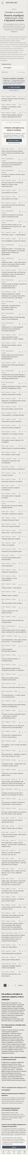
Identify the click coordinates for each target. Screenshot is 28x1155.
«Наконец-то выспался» (9, 572)
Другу (7, 466)
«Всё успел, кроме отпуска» (10, 526)
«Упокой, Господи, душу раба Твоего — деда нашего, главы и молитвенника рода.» (13, 716)
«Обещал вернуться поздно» (10, 539)
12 (15, 985)
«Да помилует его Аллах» (9, 199)
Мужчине (8, 270)
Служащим (8, 412)
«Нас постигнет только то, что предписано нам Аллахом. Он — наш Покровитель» (13, 226)
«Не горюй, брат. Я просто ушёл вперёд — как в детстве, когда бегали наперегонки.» (13, 844)
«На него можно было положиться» (13, 469)
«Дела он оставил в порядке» (11, 427)
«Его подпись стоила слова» (10, 454)
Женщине (8, 190)
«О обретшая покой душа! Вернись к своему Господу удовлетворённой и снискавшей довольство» (13, 376)
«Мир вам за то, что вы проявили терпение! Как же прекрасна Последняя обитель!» (12, 329)
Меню (25, 1153)
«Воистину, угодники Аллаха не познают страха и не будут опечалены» (11, 307)
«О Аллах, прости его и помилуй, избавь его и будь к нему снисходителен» (12, 184)
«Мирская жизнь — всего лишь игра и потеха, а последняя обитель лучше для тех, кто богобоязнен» (14, 264)
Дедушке (8, 710)
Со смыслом (9, 636)
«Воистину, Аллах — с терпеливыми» (13, 234)
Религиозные (9, 691)
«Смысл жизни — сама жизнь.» (11, 588)
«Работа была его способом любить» (13, 448)
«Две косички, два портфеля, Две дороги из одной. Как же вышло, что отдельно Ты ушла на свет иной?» (13, 783)
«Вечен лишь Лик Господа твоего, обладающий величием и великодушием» (12, 356)
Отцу (7, 446)
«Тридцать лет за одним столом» (12, 434)
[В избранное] (22, 96)
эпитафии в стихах (6, 1078)
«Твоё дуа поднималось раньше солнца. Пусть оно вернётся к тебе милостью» (12, 164)
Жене (7, 957)
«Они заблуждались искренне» (11, 953)
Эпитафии (9, 1153)
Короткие (8, 96)
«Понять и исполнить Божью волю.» (13, 687)
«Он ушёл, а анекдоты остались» (12, 514)
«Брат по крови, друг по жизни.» (12, 828)
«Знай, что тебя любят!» (9, 947)
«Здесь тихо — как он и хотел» (11, 532)
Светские (8, 951)
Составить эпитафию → (14, 140)
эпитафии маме (19, 1039)
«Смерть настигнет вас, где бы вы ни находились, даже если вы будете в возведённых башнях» (13, 274)
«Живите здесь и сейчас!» (9, 595)
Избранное (19, 1153)
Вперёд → (20, 985)
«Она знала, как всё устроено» (11, 421)
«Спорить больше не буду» (10, 520)
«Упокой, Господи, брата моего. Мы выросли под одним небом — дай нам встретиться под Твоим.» (14, 862)
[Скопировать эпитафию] (19, 96)
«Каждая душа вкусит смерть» (11, 394)
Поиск (14, 1153)
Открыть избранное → (14, 90)
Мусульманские (10, 158)
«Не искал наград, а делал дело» (12, 409)
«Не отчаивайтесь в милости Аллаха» (13, 241)
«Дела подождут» (7, 566)
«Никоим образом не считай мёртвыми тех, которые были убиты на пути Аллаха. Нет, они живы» (13, 295)
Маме (7, 148)
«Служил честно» (7, 475)
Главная (3, 1153)
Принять (14, 1147)
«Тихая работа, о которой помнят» (12, 415)
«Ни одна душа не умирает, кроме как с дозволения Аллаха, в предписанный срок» (14, 285)
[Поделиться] (25, 96)
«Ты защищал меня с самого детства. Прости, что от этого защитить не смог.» (13, 872)
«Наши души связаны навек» (10, 959)
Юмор (7, 971)
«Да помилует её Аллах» (9, 192)
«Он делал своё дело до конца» (11, 481)
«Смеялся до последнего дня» (11, 551)
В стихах (8, 779)
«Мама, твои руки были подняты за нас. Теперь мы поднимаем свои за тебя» (13, 153)
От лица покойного (10, 501)
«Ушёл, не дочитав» (7, 545)
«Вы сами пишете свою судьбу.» (12, 603)
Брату (7, 817)
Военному (8, 291)
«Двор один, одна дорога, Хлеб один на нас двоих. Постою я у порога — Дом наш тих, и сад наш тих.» (13, 882)
